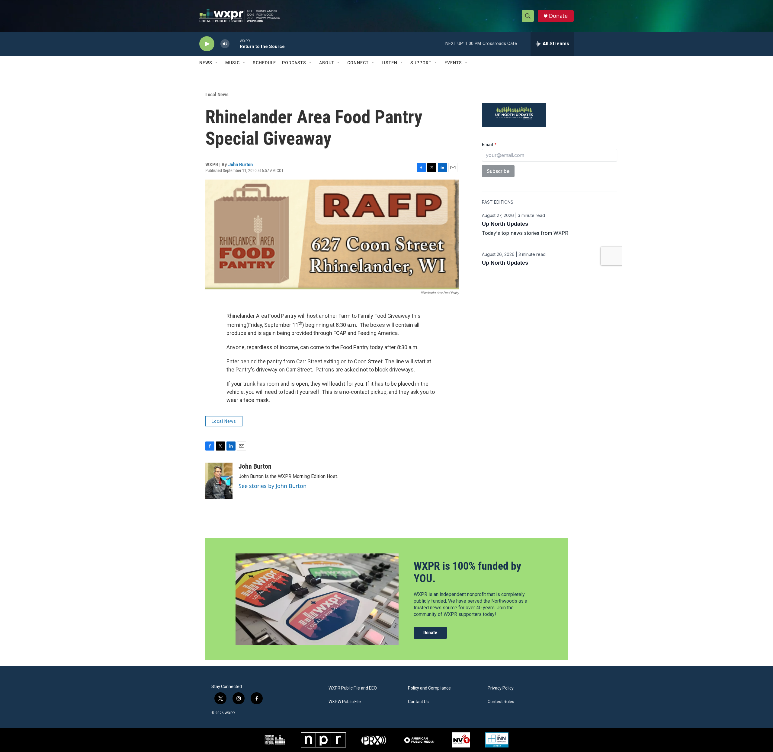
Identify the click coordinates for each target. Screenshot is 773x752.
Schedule (264, 62)
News (205, 62)
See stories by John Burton (272, 485)
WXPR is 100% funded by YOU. (467, 572)
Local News (217, 94)
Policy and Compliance (429, 688)
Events (453, 62)
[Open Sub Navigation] (216, 62)
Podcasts (294, 62)
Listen (389, 62)
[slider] (235, 43)
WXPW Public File (345, 701)
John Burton (240, 164)
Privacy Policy (501, 688)
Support (420, 62)
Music (232, 62)
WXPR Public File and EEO (353, 688)
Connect (358, 62)
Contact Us (418, 701)
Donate (558, 16)
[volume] (225, 44)
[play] (207, 43)
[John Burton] (219, 481)
